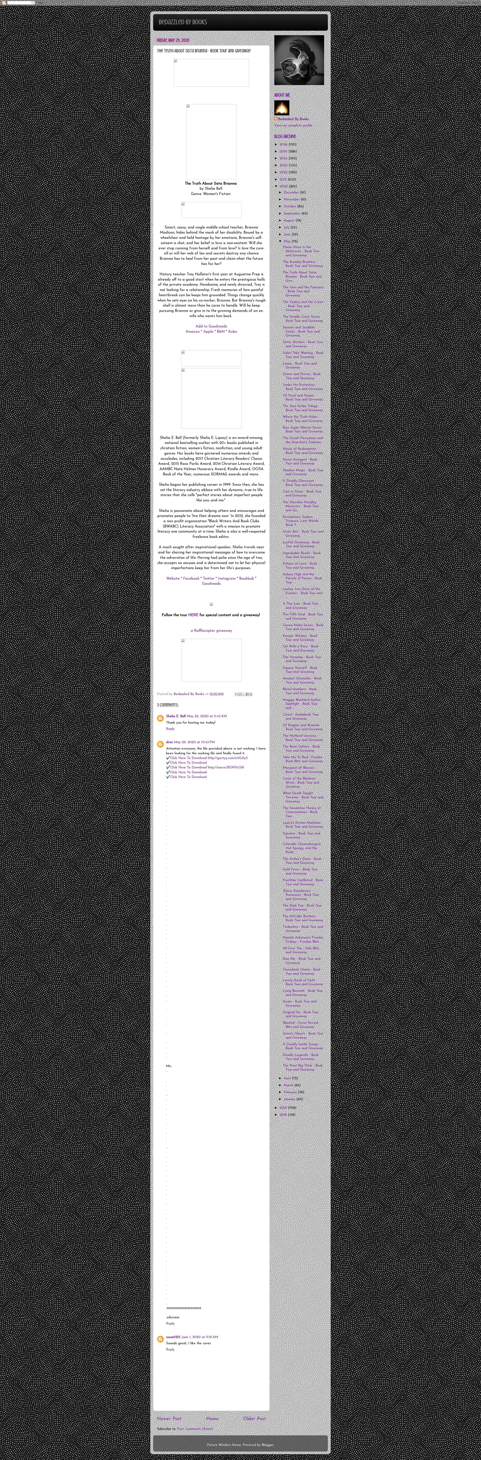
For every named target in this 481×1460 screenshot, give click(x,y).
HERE (193, 615)
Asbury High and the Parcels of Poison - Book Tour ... (302, 578)
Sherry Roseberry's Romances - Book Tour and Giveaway (301, 895)
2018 (284, 1115)
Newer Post (169, 1419)
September (292, 213)
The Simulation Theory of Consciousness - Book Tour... (302, 812)
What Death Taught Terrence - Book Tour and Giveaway (303, 797)
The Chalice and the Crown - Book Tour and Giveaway (303, 306)
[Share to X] (244, 694)
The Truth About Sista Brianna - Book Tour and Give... (302, 276)
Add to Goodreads (211, 326)
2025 (284, 151)
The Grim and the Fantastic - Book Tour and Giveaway (303, 291)
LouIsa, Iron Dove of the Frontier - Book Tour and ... (302, 593)
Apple (208, 332)
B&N (221, 332)
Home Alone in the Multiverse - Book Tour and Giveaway (301, 251)
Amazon (193, 332)
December (292, 192)
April (288, 1078)
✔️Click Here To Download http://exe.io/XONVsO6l (205, 767)
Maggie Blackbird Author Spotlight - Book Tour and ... (302, 704)
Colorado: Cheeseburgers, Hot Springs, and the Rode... (302, 848)
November (292, 199)
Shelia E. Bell (176, 716)
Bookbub (246, 579)
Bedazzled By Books (183, 22)
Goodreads (211, 584)
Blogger (267, 1445)
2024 (284, 158)
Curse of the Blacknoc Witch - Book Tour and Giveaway (301, 783)
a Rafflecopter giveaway (211, 631)
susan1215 (173, 1337)
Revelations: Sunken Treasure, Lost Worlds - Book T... (302, 521)
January (290, 1099)
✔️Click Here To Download (186, 763)
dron (169, 742)
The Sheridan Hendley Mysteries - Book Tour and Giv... (301, 506)
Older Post (254, 1419)
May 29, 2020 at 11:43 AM (207, 716)
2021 (284, 179)
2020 (284, 186)
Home (212, 1419)
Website (173, 579)
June (288, 234)
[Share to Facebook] (247, 694)
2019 (284, 1108)
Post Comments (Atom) (195, 1429)
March (289, 1085)
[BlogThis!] (240, 694)
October (290, 206)
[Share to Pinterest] (251, 694)
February (291, 1092)
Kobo (232, 332)
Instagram (227, 579)
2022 (284, 172)
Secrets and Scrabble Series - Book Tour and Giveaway (301, 331)
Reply (170, 729)
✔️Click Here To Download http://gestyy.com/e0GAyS (207, 758)
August (290, 220)
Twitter (208, 579)
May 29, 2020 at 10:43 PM (194, 742)
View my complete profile (293, 125)
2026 (284, 144)
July (287, 227)
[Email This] (236, 694)
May (288, 241)
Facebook (191, 579)
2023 (284, 165)
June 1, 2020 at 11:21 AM (200, 1337)
